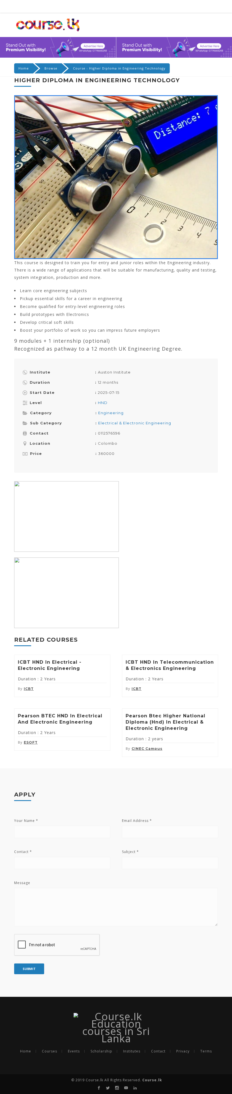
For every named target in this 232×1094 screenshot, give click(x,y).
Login (208, 7)
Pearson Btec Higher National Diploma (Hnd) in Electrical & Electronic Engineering (165, 722)
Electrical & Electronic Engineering (134, 423)
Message (22, 882)
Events (74, 1051)
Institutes (131, 1051)
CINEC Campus (147, 748)
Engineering (111, 413)
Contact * (23, 851)
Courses (49, 1051)
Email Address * (137, 820)
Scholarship (101, 1051)
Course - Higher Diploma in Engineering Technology (119, 68)
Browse (50, 68)
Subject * (130, 851)
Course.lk (151, 1080)
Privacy (183, 1051)
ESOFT (31, 742)
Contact (158, 1051)
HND (103, 402)
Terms (206, 1051)
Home (23, 68)
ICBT (29, 689)
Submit (29, 969)
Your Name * (26, 820)
